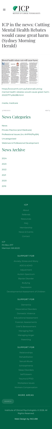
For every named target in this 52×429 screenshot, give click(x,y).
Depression (26, 287)
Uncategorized (9, 139)
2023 (4, 164)
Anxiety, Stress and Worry (26, 261)
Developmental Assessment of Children (26, 291)
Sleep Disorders (26, 370)
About (26, 210)
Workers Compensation (26, 387)
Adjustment (26, 270)
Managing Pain (26, 331)
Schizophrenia (26, 366)
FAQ (26, 223)
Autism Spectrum (26, 274)
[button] (4, 10)
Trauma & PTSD (26, 379)
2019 (4, 186)
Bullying (26, 283)
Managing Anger (26, 335)
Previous (6, 110)
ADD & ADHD (26, 265)
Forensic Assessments (26, 322)
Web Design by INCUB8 (26, 419)
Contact (26, 236)
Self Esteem (26, 374)
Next (47, 110)
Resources (26, 219)
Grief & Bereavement (26, 326)
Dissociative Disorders (26, 309)
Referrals (26, 214)
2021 (4, 175)
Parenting (26, 339)
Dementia (26, 305)
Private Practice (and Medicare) (17, 130)
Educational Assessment (26, 318)
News (4, 126)
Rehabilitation (26, 357)
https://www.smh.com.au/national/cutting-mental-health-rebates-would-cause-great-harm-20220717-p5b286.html (26, 92)
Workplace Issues (26, 383)
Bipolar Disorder (26, 278)
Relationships (26, 352)
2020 (4, 180)
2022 (4, 169)
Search (7, 401)
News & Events (26, 232)
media (5, 103)
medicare (13, 103)
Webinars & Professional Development (20, 143)
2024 (4, 158)
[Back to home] (26, 10)
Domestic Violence (26, 313)
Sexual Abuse (26, 361)
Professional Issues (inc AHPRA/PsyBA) (20, 134)
